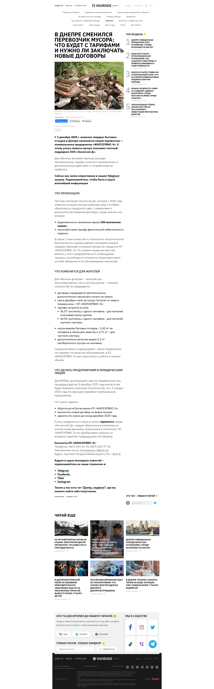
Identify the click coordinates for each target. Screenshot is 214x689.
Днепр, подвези (93, 487)
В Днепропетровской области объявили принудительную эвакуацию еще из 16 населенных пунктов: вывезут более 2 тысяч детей (68, 587)
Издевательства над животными (98, 12)
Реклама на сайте (118, 666)
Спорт (122, 25)
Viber (60, 478)
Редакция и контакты (91, 666)
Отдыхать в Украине (71, 12)
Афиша (68, 5)
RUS (151, 5)
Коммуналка (78, 25)
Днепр (116, 659)
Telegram (63, 470)
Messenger (103, 634)
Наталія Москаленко (67, 126)
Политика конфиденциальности (65, 668)
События (109, 21)
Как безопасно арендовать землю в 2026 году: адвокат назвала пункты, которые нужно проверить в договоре (105, 546)
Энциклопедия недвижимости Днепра (133, 12)
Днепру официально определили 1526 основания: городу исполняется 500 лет (142, 43)
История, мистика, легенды (89, 16)
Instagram (63, 481)
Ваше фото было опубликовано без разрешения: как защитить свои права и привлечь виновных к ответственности (143, 59)
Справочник (80, 5)
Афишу (128, 5)
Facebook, (63, 474)
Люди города (94, 25)
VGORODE (104, 658)
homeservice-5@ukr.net (94, 450)
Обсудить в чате (72, 496)
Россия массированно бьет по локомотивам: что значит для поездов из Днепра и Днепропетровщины (106, 585)
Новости (59, 5)
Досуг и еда (110, 25)
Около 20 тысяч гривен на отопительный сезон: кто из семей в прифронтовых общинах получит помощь (145, 77)
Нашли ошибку (59, 496)
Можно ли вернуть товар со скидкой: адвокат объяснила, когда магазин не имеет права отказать (144, 93)
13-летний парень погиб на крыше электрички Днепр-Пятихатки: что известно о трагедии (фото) (71, 543)
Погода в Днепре (114, 16)
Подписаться (109, 649)
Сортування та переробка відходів (85, 21)
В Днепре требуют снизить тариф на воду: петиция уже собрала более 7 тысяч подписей (142, 583)
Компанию (139, 5)
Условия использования (62, 666)
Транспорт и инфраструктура (131, 21)
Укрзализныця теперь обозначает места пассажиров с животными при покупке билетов (144, 109)
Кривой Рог (131, 16)
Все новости (136, 25)
